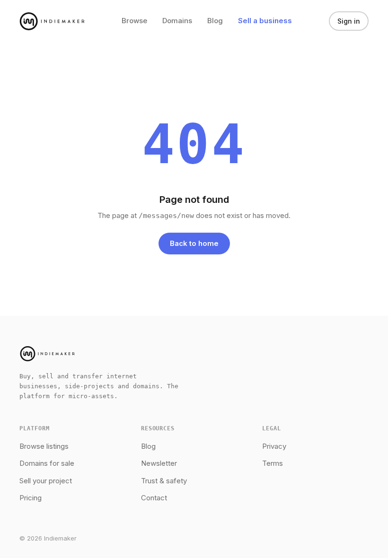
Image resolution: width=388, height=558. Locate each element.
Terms (272, 463)
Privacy (274, 446)
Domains (177, 20)
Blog (215, 20)
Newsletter (159, 463)
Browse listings (44, 446)
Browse (134, 20)
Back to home (194, 243)
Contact (154, 497)
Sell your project (45, 480)
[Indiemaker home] (52, 21)
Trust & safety (164, 480)
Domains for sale (46, 463)
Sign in (348, 21)
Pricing (30, 497)
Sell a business (265, 20)
